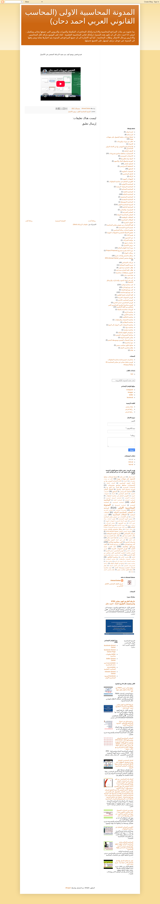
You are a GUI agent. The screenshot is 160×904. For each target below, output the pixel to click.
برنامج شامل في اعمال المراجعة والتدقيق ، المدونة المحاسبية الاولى (124, 723)
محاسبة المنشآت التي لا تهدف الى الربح (120, 325)
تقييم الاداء (130, 235)
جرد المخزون (129, 238)
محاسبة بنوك (129, 327)
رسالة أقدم (29, 221)
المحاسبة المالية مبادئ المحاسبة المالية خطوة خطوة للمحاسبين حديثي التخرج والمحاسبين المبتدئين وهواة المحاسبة (124, 845)
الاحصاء (130, 144)
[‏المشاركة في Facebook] (59, 108)
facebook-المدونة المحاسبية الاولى (110, 677)
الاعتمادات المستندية (126, 156)
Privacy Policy (128, 365)
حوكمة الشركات (128, 240)
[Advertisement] (60, 199)
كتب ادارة (130, 278)
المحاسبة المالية (128, 194)
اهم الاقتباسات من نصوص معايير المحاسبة (120, 225)
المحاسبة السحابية (127, 189)
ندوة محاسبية (129, 343)
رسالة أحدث (92, 221)
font (132, 374)
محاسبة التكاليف (128, 317)
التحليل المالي (128, 164)
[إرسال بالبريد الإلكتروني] (66, 108)
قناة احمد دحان (128, 275)
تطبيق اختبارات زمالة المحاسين (123, 230)
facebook (130, 397)
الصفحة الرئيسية (60, 221)
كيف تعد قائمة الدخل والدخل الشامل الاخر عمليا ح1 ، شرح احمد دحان (124, 862)
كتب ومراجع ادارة (127, 287)
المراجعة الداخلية (128, 207)
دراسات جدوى (128, 243)
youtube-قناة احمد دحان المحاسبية (110, 664)
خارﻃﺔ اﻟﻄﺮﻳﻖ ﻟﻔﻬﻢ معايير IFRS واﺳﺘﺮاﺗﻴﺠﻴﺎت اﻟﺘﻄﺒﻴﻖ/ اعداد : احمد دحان (124, 706)
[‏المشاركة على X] (61, 108)
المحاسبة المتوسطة (127, 202)
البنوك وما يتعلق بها (127, 158)
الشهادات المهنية (128, 179)
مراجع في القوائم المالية (125, 332)
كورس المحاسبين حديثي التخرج (123, 302)
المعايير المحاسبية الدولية (125, 215)
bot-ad (131, 459)
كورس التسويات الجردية (125, 297)
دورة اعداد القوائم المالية (125, 248)
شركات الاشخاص (127, 262)
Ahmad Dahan (115, 580)
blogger (130, 392)
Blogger (68, 888)
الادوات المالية (128, 151)
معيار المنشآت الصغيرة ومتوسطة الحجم (120, 340)
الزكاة (131, 176)
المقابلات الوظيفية (127, 217)
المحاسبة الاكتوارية (127, 184)
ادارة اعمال (129, 132)
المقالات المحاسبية (127, 220)
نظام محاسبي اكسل (126, 348)
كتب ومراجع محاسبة (126, 292)
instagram (129, 390)
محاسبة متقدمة (128, 330)
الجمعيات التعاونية (127, 171)
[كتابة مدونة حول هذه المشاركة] (63, 108)
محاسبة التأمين (128, 314)
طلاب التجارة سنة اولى (126, 268)
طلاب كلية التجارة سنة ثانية (124, 270)
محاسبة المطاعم (128, 322)
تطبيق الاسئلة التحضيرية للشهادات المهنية (120, 232)
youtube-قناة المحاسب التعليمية (110, 668)
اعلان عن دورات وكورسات (125, 141)
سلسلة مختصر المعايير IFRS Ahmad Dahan (119, 258)
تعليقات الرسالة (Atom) (80, 224)
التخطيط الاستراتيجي (126, 166)
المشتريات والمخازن (126, 210)
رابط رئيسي (129, 407)
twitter (131, 395)
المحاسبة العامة (128, 192)
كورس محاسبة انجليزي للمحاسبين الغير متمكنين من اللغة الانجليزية (120, 306)
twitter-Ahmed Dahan (111, 659)
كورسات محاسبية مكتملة (125, 309)
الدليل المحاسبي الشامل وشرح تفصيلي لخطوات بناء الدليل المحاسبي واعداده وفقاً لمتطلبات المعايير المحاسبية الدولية (124, 764)
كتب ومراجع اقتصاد (127, 290)
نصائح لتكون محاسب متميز (124, 345)
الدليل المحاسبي (128, 174)
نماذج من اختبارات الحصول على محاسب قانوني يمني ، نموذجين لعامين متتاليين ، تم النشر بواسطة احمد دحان (124, 813)
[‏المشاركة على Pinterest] (56, 108)
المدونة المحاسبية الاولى (83, 111)
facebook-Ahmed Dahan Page (110, 650)
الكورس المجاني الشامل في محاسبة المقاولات (124, 828)
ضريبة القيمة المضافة (126, 265)
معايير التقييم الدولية (126, 337)
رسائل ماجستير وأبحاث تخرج (124, 256)
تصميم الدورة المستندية (125, 227)
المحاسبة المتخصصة (126, 197)
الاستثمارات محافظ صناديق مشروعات (121, 153)
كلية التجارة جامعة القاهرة (125, 295)
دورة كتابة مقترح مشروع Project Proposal (119, 250)
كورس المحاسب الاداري (125, 300)
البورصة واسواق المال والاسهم (123, 161)
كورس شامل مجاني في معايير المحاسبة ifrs (119, 362)
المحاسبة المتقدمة (127, 199)
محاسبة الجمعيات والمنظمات (124, 320)
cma (131, 350)
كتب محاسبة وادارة (127, 285)
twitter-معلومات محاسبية (111, 655)
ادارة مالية (130, 134)
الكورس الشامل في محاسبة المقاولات (121, 181)
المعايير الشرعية (128, 212)
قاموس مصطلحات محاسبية (124, 273)
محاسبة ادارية (129, 312)
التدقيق (130, 169)
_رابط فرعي (129, 409)
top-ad (131, 464)
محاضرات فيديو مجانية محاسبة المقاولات (120, 360)
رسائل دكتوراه (128, 253)
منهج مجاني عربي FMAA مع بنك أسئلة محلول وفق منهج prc (124, 689)
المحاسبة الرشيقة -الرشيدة (124, 187)
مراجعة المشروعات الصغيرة (124, 335)
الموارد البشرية (128, 222)
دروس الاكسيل (72, 111)
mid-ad (130, 462)
